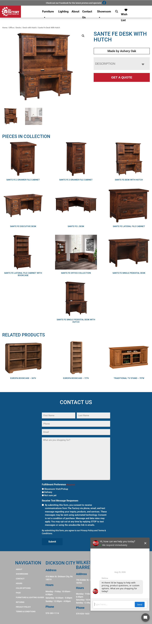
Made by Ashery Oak (121, 51)
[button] (83, 35)
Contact (20, 579)
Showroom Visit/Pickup (56, 489)
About (75, 11)
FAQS (18, 593)
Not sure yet (50, 495)
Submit (52, 541)
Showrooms (22, 574)
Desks (18, 27)
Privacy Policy (87, 530)
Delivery (48, 492)
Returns (20, 602)
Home (4, 27)
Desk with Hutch (30, 27)
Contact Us (87, 12)
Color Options (23, 588)
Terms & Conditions (25, 611)
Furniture (48, 11)
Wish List (124, 14)
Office (11, 27)
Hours (19, 583)
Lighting (63, 11)
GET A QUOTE (121, 77)
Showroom (104, 11)
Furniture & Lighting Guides (30, 597)
